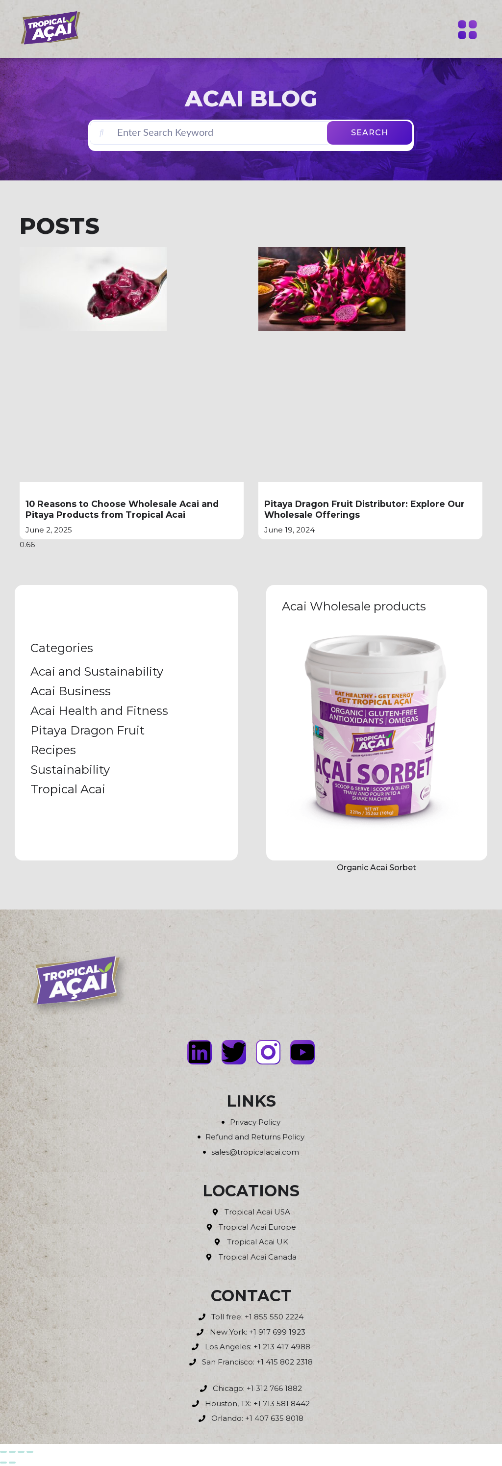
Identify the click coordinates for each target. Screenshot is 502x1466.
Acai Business (70, 691)
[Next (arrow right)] (12, 1463)
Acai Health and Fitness (99, 711)
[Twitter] (234, 1052)
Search (369, 132)
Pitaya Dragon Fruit (87, 730)
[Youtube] (302, 1052)
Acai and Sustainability (96, 671)
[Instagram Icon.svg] (268, 1052)
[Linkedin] (199, 1052)
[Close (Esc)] (29, 1452)
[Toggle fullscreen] (12, 1452)
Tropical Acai (67, 789)
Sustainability (70, 769)
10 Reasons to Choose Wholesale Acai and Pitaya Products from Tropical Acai (122, 509)
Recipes (53, 750)
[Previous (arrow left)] (3, 1463)
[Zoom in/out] (3, 1452)
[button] (467, 31)
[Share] (21, 1452)
